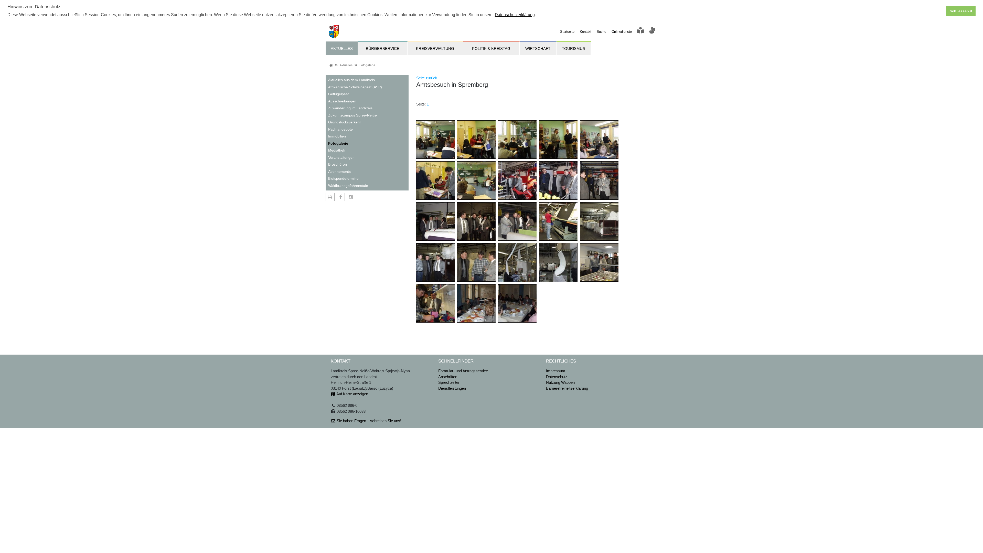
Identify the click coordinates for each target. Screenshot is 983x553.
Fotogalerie (367, 65)
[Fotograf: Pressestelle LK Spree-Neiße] (435, 139)
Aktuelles (346, 65)
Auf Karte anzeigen (352, 394)
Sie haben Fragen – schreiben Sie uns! (368, 421)
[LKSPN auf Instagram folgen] (350, 197)
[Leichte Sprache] (640, 31)
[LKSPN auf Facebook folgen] (340, 197)
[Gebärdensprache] (652, 31)
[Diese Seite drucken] (330, 197)
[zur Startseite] (332, 31)
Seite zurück (426, 78)
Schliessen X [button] (961, 11)
